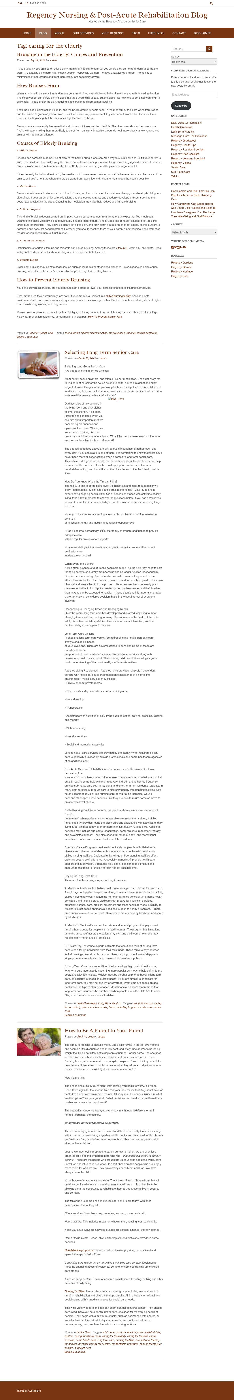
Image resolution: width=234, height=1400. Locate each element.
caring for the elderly (76, 333)
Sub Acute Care (180, 171)
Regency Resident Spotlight (187, 149)
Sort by (175, 56)
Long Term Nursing (109, 1003)
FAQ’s (136, 33)
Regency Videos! (181, 163)
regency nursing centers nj (142, 333)
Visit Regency (113, 33)
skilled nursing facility (118, 296)
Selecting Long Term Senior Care (102, 352)
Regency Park (179, 276)
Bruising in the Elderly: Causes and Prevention (70, 54)
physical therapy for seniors (94, 1344)
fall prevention (117, 333)
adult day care (135, 1332)
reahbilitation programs (125, 1344)
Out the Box (34, 1390)
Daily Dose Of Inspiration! (186, 122)
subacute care (83, 1348)
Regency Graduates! (183, 140)
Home (27, 33)
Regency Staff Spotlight (185, 154)
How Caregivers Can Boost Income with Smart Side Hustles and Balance (193, 206)
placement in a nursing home (99, 1007)
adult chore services (114, 1332)
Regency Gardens (182, 262)
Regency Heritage (182, 271)
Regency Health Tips (41, 333)
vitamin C (121, 248)
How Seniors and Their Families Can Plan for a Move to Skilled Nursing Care (193, 195)
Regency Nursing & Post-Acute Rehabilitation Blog (117, 15)
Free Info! (156, 33)
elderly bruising (98, 333)
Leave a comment (27, 336)
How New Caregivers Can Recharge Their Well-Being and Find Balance (193, 214)
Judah (53, 60)
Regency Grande (181, 267)
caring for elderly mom (88, 1336)
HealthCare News (86, 1003)
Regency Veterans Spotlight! (188, 158)
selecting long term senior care (135, 1007)
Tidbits (175, 176)
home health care (86, 1340)
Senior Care (83, 1332)
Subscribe (181, 105)
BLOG (43, 33)
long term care (105, 1340)
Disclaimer (202, 33)
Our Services (83, 33)
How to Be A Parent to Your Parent (104, 1030)
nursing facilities (125, 1340)
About (60, 33)
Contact (179, 33)
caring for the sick (137, 1336)
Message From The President (189, 136)
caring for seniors (143, 1003)
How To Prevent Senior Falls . (106, 316)
